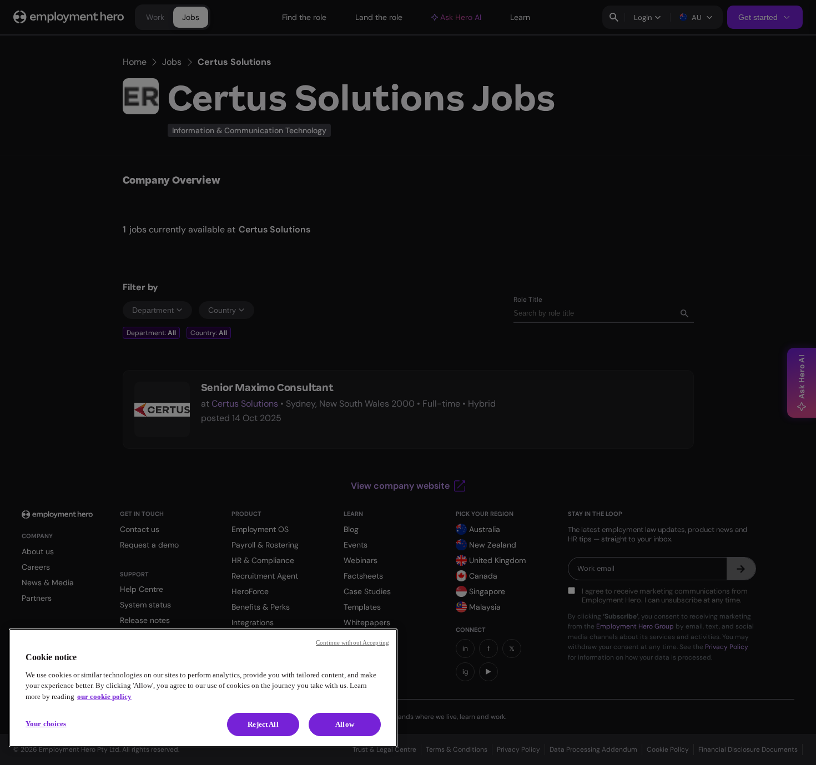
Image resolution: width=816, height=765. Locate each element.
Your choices (46, 724)
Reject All (263, 724)
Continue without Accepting (352, 642)
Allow (344, 724)
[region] (203, 688)
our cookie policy (104, 696)
